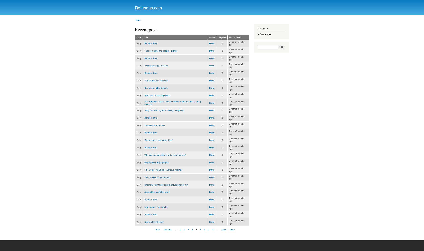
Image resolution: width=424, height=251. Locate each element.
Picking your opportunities (156, 65)
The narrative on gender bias (157, 177)
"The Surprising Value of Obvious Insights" (163, 169)
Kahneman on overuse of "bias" (158, 140)
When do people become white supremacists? (165, 154)
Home (138, 19)
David (211, 43)
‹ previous (167, 229)
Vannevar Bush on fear (154, 125)
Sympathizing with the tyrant (157, 192)
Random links (150, 43)
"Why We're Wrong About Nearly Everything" (164, 110)
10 (213, 229)
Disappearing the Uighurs (156, 87)
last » (232, 229)
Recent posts (265, 34)
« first (157, 229)
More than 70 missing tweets (157, 95)
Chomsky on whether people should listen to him (166, 184)
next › (224, 229)
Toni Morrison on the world (156, 80)
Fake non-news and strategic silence (160, 50)
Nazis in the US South (154, 221)
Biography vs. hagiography (156, 162)
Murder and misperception (156, 207)
